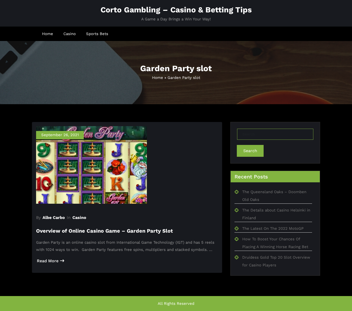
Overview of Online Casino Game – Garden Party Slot (104, 231)
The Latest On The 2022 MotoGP (273, 228)
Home (47, 33)
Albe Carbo (54, 217)
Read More (47, 260)
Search (250, 150)
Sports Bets (97, 33)
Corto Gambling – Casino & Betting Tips (176, 9)
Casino (69, 33)
